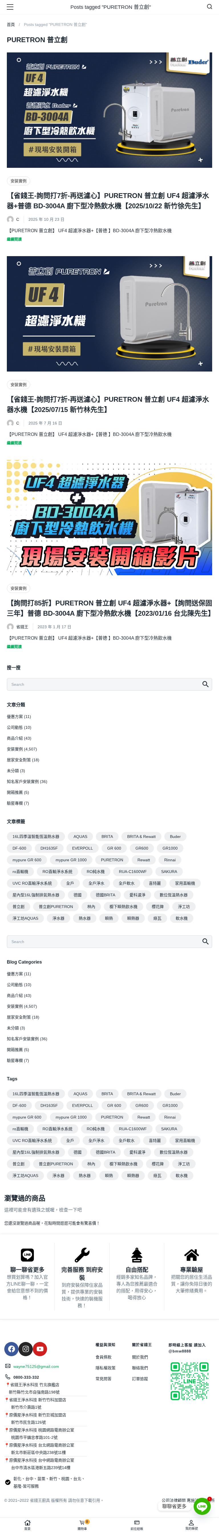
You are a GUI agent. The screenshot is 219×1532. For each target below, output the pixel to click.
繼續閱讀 (14, 239)
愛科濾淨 (137, 895)
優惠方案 (15, 716)
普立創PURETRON (56, 906)
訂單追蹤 (140, 1378)
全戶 (70, 883)
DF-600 (19, 848)
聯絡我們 (140, 1368)
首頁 (27, 1529)
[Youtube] (40, 1349)
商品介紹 (15, 738)
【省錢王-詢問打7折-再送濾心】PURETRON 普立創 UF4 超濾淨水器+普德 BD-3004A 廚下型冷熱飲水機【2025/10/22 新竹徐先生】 (108, 201)
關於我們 (140, 1357)
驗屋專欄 (15, 803)
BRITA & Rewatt (141, 836)
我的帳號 (191, 1528)
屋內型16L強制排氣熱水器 (36, 895)
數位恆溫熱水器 (174, 895)
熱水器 (85, 918)
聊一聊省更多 (27, 1270)
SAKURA (169, 871)
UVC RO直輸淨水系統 (32, 883)
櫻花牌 (158, 906)
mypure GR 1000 (71, 860)
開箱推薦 (15, 792)
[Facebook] (11, 1349)
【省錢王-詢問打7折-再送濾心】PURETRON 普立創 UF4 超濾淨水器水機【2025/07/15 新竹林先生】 (108, 404)
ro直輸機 (20, 871)
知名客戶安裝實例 (23, 781)
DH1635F (49, 848)
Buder (175, 836)
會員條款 (103, 1357)
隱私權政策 (105, 1368)
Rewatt (143, 860)
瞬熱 (109, 918)
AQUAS (80, 836)
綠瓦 (157, 918)
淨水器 (58, 918)
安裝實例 (19, 181)
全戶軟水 (127, 883)
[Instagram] (26, 1349)
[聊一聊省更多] (27, 1255)
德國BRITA (105, 895)
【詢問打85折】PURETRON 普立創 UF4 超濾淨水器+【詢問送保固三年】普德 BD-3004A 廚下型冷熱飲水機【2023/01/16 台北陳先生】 (109, 608)
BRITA (107, 836)
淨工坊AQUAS (25, 918)
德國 (78, 895)
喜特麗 (155, 883)
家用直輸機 (185, 883)
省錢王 (22, 627)
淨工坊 (184, 906)
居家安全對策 (19, 760)
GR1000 (170, 848)
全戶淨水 (96, 883)
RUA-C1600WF (133, 871)
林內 (91, 906)
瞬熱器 (133, 918)
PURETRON (112, 860)
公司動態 (15, 727)
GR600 (141, 848)
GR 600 (114, 848)
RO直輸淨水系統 (57, 871)
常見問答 (103, 1378)
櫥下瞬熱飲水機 (123, 906)
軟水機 (182, 918)
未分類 (13, 770)
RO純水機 (96, 871)
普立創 (19, 906)
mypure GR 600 (27, 860)
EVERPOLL (82, 848)
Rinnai (170, 860)
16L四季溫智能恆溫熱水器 (36, 836)
